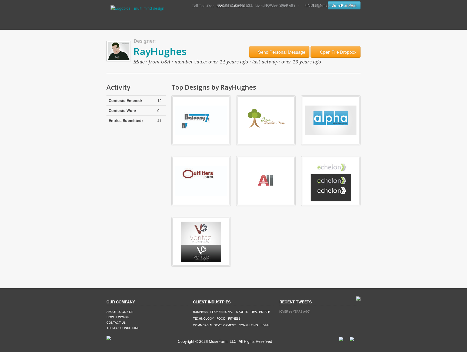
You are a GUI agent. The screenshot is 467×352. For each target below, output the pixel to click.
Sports (242, 311)
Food (220, 318)
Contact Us (116, 322)
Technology (203, 318)
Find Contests (320, 5)
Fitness (234, 318)
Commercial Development (214, 325)
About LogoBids (119, 311)
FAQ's (351, 5)
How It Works (278, 5)
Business (200, 311)
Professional (221, 311)
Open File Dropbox (337, 52)
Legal (265, 325)
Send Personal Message (281, 52)
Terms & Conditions (122, 328)
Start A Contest (235, 5)
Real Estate (260, 311)
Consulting (248, 325)
